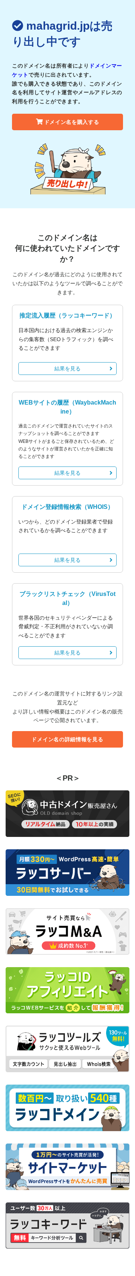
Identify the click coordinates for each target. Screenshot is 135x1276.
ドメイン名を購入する (71, 122)
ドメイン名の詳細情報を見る (67, 739)
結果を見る (67, 369)
